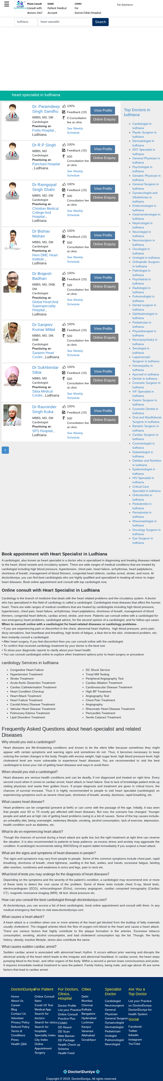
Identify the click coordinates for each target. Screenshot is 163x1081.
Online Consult (44, 996)
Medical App (43, 1009)
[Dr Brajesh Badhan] (12, 291)
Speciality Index (45, 1035)
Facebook (135, 1026)
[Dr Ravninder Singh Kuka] (12, 424)
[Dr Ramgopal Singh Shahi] (12, 199)
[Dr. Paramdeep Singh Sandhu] (12, 120)
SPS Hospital (42, 431)
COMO (62, 1023)
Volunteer (17, 1018)
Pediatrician (113, 1031)
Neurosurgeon (114, 1005)
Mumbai (87, 1000)
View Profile (103, 110)
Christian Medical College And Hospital (45, 212)
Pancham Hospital (46, 164)
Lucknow (87, 1022)
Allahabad (88, 1035)
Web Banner (66, 1036)
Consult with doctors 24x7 (34, 9)
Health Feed (66, 1053)
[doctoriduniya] (20, 8)
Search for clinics (46, 1022)
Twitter (132, 1030)
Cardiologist (113, 1001)
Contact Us (18, 1013)
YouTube (134, 1043)
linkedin (133, 1035)
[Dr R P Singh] (12, 159)
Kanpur (86, 1026)
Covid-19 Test (44, 1005)
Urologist (111, 1035)
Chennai (87, 1005)
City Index (41, 1039)
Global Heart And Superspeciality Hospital (45, 306)
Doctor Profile (67, 1005)
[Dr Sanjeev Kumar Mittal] (12, 342)
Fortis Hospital (43, 130)
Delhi (85, 996)
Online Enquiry (104, 119)
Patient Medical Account (57, 9)
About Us (17, 1000)
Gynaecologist (114, 1022)
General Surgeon (116, 1018)
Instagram (135, 1039)
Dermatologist (114, 1027)
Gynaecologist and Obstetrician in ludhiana (144, 197)
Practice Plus (66, 1018)
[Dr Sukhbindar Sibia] (12, 385)
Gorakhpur (89, 1039)
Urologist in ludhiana (146, 257)
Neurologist (112, 1044)
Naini (38, 1000)
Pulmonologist (114, 1040)
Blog (14, 1009)
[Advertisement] (81, 59)
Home (15, 996)
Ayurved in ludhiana (145, 374)
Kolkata (86, 1009)
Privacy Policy (20, 1022)
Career (15, 1005)
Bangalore (88, 1013)
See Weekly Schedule (75, 130)
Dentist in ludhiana (144, 378)
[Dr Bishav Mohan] (12, 249)
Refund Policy (20, 1026)
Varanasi (87, 1031)
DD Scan (64, 1031)
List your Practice (69, 1010)
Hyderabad (89, 1018)
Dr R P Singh (44, 145)
